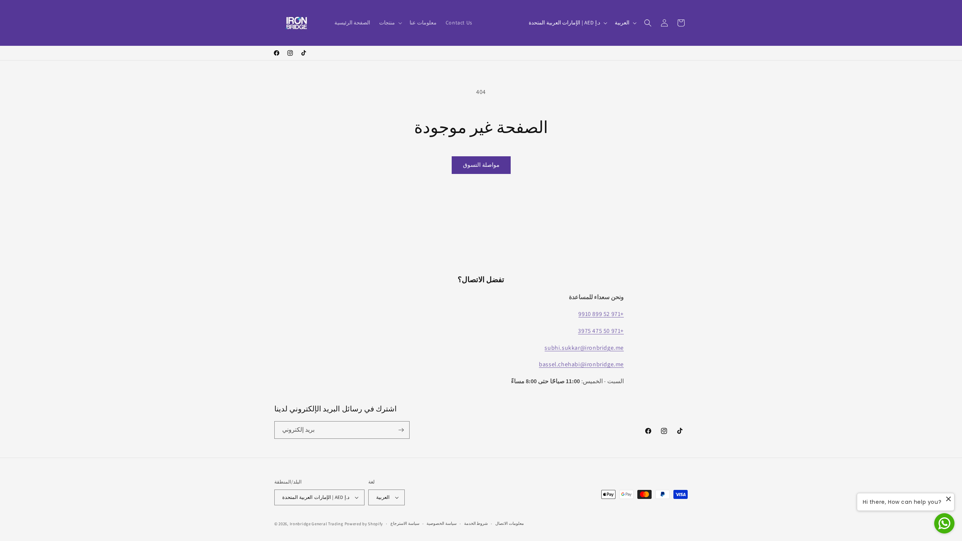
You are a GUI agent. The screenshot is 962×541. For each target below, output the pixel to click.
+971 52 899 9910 (601, 314)
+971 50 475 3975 (601, 331)
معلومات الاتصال (509, 523)
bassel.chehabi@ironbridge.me (581, 364)
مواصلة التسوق (481, 164)
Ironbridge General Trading (316, 523)
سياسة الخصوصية (442, 523)
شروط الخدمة (476, 523)
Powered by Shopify (364, 523)
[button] (390, 22)
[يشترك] (401, 430)
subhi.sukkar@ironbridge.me (584, 348)
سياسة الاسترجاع (404, 523)
